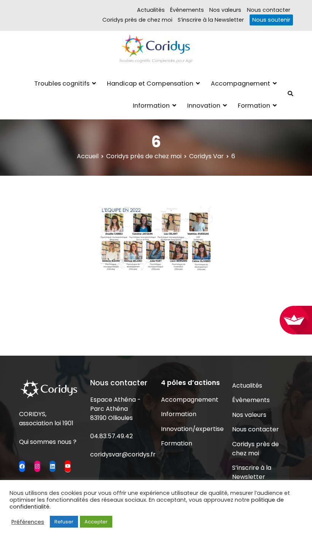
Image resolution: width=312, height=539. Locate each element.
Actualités (151, 10)
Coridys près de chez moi (137, 20)
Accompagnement (240, 83)
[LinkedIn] (52, 466)
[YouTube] (68, 466)
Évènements (187, 10)
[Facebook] (22, 466)
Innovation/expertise (191, 429)
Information (151, 105)
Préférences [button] (27, 521)
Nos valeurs (225, 10)
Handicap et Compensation (150, 83)
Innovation (203, 105)
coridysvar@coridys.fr (123, 454)
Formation (254, 105)
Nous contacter (268, 10)
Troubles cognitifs (61, 83)
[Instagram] (37, 466)
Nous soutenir (271, 20)
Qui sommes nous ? (47, 441)
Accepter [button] (96, 521)
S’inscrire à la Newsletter (211, 20)
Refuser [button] (63, 521)
